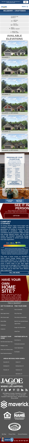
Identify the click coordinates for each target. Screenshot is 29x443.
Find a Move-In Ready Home (20, 317)
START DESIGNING (14, 183)
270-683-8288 (21, 395)
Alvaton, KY (18, 362)
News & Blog (3, 321)
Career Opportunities (18, 347)
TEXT (21, 440)
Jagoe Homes (13, 396)
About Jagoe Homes (5, 313)
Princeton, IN (6, 369)
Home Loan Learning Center (7, 349)
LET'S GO (16, 215)
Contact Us (3, 329)
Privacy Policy (12, 434)
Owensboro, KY (19, 373)
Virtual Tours (17, 331)
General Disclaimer (22, 434)
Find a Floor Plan (18, 313)
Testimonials (3, 325)
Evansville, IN (6, 362)
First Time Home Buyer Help (6, 341)
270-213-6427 (11, 395)
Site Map (4, 434)
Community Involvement (19, 343)
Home (2, 309)
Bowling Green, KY (20, 365)
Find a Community (18, 309)
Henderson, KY (19, 369)
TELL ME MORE (14, 272)
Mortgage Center (4, 345)
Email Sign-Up (17, 340)
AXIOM (16, 398)
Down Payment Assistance (6, 353)
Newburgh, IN (6, 365)
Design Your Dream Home (20, 327)
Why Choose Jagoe (5, 317)
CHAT (26, 440)
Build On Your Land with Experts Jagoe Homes (21, 322)
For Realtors (17, 351)
